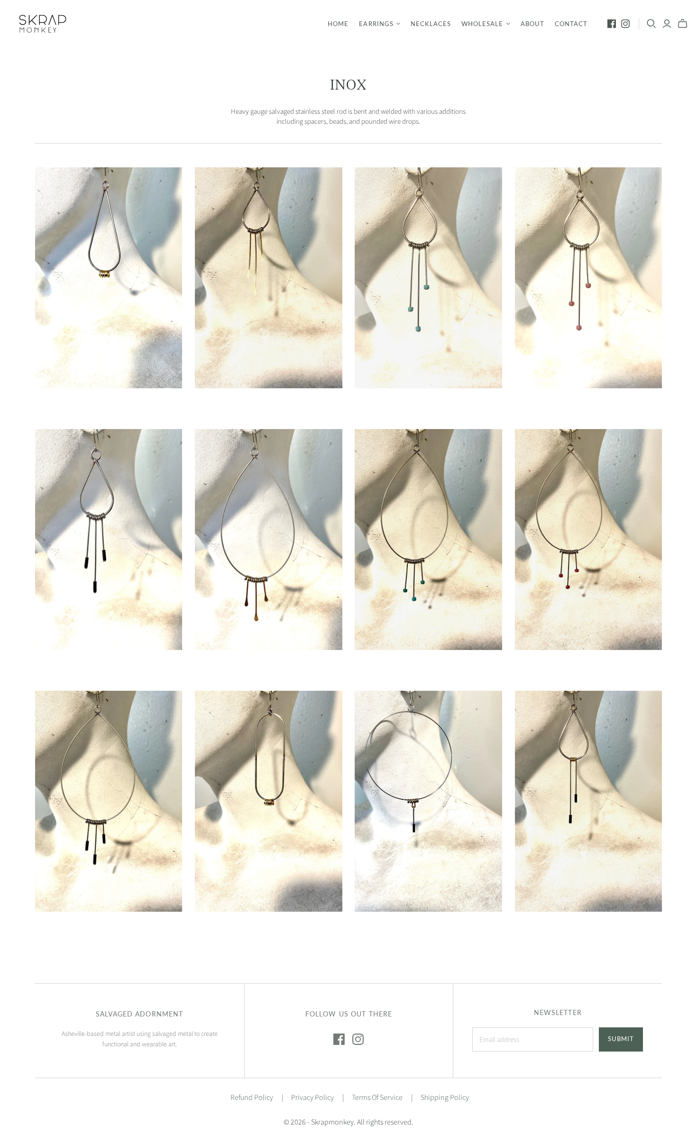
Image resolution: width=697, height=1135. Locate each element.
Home (338, 23)
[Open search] (651, 23)
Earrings (376, 23)
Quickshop (71, 405)
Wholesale (482, 23)
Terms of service (377, 1097)
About (532, 23)
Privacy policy (312, 1097)
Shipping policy (445, 1097)
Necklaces (431, 23)
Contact (571, 23)
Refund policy (251, 1097)
